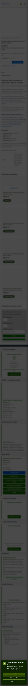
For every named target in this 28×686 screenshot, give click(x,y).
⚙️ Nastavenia (14, 681)
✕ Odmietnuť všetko (14, 677)
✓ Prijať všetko (14, 674)
